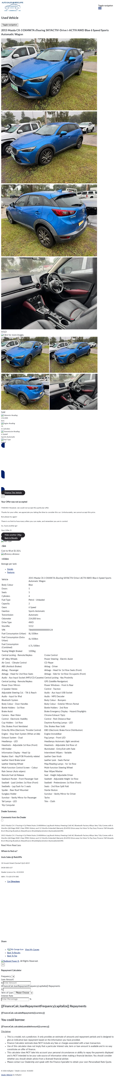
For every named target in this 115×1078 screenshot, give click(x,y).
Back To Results (13, 953)
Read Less (16, 845)
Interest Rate (7, 996)
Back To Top (12, 956)
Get (13, 882)
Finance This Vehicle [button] (13, 493)
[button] (57, 1031)
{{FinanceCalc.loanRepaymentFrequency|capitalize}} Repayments (30, 986)
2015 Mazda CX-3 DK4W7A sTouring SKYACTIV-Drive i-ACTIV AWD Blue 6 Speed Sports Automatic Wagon (55, 32)
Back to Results (11, 538)
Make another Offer (13, 535)
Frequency (6, 976)
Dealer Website (6, 1075)
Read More (6, 845)
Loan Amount (7, 980)
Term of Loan (7, 993)
